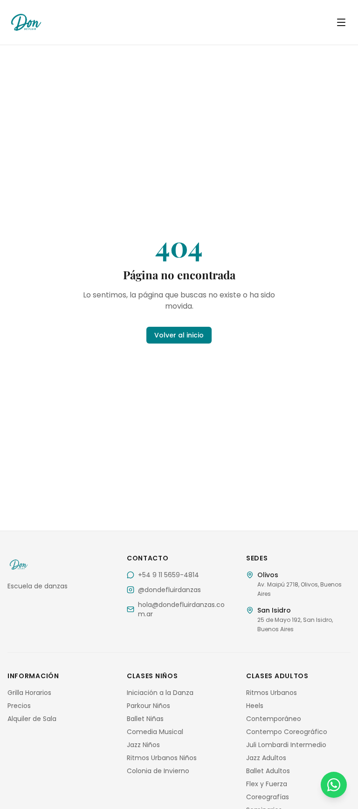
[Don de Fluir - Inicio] (67, 22)
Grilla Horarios (29, 692)
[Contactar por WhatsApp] (334, 785)
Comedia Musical (155, 731)
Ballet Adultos (268, 770)
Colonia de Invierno (158, 770)
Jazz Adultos (266, 757)
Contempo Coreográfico (286, 731)
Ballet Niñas (145, 718)
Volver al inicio (179, 335)
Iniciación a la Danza (160, 692)
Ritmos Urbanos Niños (162, 757)
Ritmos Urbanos (271, 692)
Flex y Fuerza (266, 784)
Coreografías (267, 797)
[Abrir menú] (341, 22)
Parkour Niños (148, 705)
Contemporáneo (273, 718)
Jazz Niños (143, 744)
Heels (254, 705)
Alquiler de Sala (31, 718)
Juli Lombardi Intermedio (286, 744)
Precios (19, 705)
